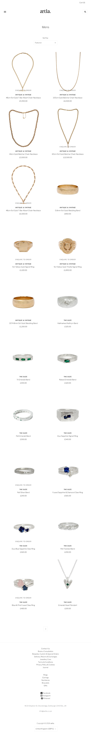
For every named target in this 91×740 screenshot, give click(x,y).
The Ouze (68, 320)
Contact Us (45, 649)
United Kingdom (45, 729)
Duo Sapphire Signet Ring (67, 436)
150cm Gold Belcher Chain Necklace (67, 98)
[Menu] (5, 12)
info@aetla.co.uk (45, 711)
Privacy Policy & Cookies (45, 665)
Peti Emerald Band (23, 436)
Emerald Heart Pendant (67, 605)
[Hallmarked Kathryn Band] (67, 297)
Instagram (46, 696)
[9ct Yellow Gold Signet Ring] (23, 241)
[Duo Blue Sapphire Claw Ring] (23, 523)
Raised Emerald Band (67, 380)
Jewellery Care (45, 659)
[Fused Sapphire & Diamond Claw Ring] (67, 466)
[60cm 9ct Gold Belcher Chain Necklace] (67, 128)
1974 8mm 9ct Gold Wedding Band (23, 323)
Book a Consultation (45, 651)
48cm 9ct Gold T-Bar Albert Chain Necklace (23, 98)
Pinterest (46, 698)
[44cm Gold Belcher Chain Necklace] (23, 128)
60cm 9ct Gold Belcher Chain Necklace (68, 154)
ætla (52, 723)
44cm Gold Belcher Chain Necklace (23, 154)
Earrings (45, 678)
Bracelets (45, 683)
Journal (45, 667)
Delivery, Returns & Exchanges (45, 657)
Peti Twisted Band (67, 549)
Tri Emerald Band (23, 380)
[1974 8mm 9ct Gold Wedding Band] (23, 297)
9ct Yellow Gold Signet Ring (23, 267)
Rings (45, 675)
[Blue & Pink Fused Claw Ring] (23, 579)
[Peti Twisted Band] (67, 523)
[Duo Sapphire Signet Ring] (67, 410)
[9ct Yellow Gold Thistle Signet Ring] (67, 241)
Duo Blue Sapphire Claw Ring (23, 549)
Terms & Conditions (45, 662)
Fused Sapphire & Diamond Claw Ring (67, 492)
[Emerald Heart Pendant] (67, 579)
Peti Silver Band (23, 492)
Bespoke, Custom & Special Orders (45, 654)
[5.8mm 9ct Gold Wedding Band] (67, 184)
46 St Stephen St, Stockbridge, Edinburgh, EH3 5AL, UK (45, 706)
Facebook (46, 693)
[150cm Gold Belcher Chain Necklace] (67, 71)
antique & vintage (23, 95)
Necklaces (45, 680)
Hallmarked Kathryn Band (67, 323)
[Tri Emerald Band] (23, 353)
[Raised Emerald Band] (67, 353)
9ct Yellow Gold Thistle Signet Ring (68, 267)
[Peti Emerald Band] (23, 410)
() (82, 3)
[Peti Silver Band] (23, 466)
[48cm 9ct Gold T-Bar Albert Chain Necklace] (23, 71)
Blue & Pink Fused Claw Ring (23, 605)
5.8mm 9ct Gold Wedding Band (67, 210)
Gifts (45, 686)
